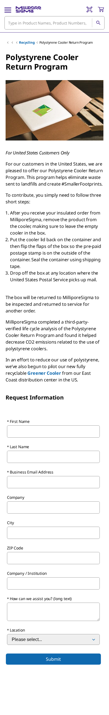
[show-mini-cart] (101, 9)
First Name (20, 421)
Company (15, 497)
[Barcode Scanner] (89, 9)
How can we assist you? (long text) (41, 598)
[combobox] (54, 22)
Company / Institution (27, 573)
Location (17, 630)
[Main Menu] (7, 9)
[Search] (98, 22)
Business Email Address (31, 472)
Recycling (27, 42)
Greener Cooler (44, 373)
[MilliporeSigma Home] (28, 9)
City (10, 522)
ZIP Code (15, 548)
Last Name (19, 446)
